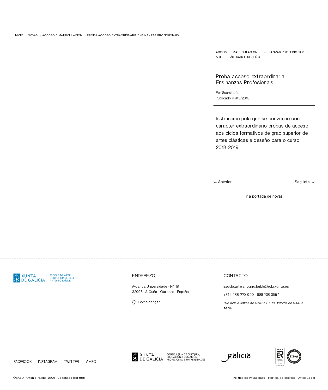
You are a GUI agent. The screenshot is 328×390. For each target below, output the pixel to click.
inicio (18, 35)
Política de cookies (282, 377)
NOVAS (33, 35)
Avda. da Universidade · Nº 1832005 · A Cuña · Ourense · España (160, 289)
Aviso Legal (306, 377)
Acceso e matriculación (62, 35)
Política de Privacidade (249, 377)
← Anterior (222, 182)
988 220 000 (243, 295)
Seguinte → (305, 182)
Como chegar (149, 302)
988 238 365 (267, 295)
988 (82, 377)
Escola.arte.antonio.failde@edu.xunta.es (256, 286)
